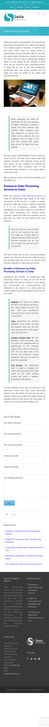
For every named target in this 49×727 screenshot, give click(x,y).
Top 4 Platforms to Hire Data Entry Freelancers (23, 564)
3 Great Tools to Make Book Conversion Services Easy (36, 616)
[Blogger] (39, 659)
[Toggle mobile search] (39, 13)
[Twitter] (31, 659)
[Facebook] (28, 659)
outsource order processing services (28, 196)
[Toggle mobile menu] (44, 13)
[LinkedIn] (35, 659)
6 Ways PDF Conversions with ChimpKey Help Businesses (35, 602)
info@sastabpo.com (36, 2)
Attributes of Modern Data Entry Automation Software (35, 588)
